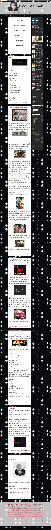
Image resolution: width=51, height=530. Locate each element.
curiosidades (34, 516)
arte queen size (37, 509)
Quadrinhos (19, 514)
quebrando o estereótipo (22, 520)
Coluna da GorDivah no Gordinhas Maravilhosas (34, 505)
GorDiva (17, 504)
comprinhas (24, 516)
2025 (33, 119)
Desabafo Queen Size (10, 507)
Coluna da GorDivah (23, 508)
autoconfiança (17, 510)
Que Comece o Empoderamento (21, 509)
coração (26, 516)
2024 (33, 120)
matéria (15, 506)
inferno (36, 518)
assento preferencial (30, 508)
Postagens (34, 109)
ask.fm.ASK (41, 509)
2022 (33, 122)
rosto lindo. (41, 520)
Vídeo (27, 506)
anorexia (30, 509)
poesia (16, 103)
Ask (17, 506)
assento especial (10, 510)
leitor (41, 518)
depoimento (37, 516)
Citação (22, 512)
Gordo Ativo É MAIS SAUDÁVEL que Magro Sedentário (39, 51)
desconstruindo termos (41, 516)
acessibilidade (26, 509)
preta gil (19, 520)
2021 (33, 123)
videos (14, 508)
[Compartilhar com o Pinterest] (27, 68)
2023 (33, 121)
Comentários (34, 110)
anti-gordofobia (33, 509)
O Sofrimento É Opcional (14, 18)
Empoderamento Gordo (40, 512)
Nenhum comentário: (20, 102)
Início (9, 14)
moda (39, 508)
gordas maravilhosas (37, 504)
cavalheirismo (11, 516)
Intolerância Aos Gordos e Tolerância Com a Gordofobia (39, 68)
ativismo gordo (13, 510)
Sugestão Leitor (33, 514)
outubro (35, 133)
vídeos (33, 507)
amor (25, 507)
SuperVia (36, 514)
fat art (28, 510)
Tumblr (42, 514)
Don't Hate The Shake (32, 512)
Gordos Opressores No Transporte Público (18, 107)
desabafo (41, 507)
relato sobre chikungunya (36, 520)
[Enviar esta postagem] (23, 102)
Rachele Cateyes (25, 514)
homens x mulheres (25, 518)
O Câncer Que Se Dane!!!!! (14, 259)
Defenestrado (34, 97)
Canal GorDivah (11, 504)
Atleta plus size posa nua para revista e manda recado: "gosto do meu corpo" (39, 46)
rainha (27, 520)
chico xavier (17, 516)
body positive (35, 507)
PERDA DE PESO (15, 514)
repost (11, 506)
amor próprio (28, 507)
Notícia (26, 508)
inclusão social (36, 510)
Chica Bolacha (19, 512)
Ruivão (30, 514)
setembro (35, 143)
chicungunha (34, 508)
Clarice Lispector (13, 103)
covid (32, 516)
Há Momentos (12, 70)
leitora (37, 508)
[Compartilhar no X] (26, 68)
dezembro (35, 131)
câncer (38, 507)
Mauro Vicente (9, 514)
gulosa (22, 518)
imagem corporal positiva (30, 518)
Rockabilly (29, 514)
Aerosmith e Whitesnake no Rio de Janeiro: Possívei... (37, 140)
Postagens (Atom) (21, 499)
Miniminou (12, 514)
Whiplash (18, 338)
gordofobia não (20, 505)
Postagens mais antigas (27, 497)
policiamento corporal (10, 520)
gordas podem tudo (11, 505)
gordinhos (9, 518)
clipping (22, 516)
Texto (12, 327)
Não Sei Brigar (12, 408)
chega (14, 516)
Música (23, 507)
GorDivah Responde (22, 506)
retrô (39, 520)
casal (8, 516)
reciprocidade (32, 520)
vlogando (17, 508)
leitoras (31, 507)
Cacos (10, 456)
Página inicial (20, 497)
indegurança (34, 518)
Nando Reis (11, 509)
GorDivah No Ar (32, 506)
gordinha (33, 510)
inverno (38, 518)
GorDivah (22, 504)
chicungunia (20, 516)
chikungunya (15, 507)
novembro (35, 132)
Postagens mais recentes (12, 497)
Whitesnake (16, 355)
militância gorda (40, 510)
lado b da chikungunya (10, 508)
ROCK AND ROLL (21, 514)
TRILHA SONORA (39, 514)
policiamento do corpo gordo (15, 520)
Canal (16, 512)
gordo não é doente (12, 518)
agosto (34, 144)
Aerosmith (15, 373)
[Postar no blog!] (25, 68)
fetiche (31, 510)
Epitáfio (10, 57)
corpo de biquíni (29, 516)
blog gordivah (28, 504)
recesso (29, 520)
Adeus (19, 508)
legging (40, 518)
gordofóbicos (20, 518)
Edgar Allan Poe (36, 512)
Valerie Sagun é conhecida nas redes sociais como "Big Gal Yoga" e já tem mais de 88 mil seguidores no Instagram (39, 78)
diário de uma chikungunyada (25, 510)
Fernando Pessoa (19, 507)
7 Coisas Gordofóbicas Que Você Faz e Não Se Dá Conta (39, 55)
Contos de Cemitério (25, 512)
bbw (20, 510)
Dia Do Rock (28, 512)
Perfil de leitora (15, 509)
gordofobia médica (16, 518)
